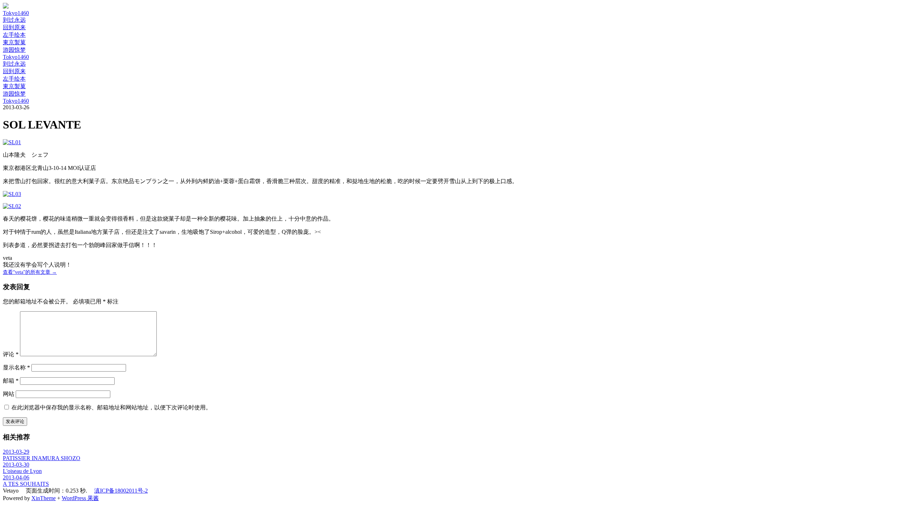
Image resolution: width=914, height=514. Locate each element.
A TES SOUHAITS (26, 484)
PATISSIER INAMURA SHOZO (41, 458)
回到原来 (14, 27)
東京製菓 (14, 42)
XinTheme (43, 498)
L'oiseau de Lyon (22, 471)
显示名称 (16, 367)
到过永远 (14, 20)
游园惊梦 (14, 50)
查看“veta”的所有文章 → (30, 272)
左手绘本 (14, 35)
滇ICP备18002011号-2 (121, 491)
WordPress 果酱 (80, 498)
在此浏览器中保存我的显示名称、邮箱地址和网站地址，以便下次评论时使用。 (111, 407)
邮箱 (11, 381)
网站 (8, 394)
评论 (11, 354)
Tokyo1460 (16, 13)
